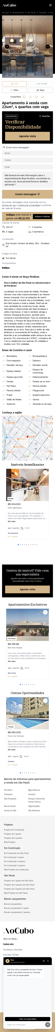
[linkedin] (36, 97)
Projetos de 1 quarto (12, 834)
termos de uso (9, 205)
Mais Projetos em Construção (16, 869)
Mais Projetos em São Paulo (16, 893)
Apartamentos (18, 12)
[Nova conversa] (44, 961)
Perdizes (43, 12)
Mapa (42, 90)
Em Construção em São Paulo (16, 853)
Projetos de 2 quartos (13, 838)
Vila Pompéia (10, 798)
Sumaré (31, 794)
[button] (18, 544)
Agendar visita (27, 136)
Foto (16, 84)
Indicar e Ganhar (42, 216)
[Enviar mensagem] (47, 1024)
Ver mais (11, 521)
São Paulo (31, 12)
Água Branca (34, 790)
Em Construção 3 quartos (14, 865)
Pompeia (8, 794)
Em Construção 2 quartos (14, 861)
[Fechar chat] (48, 961)
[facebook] (30, 97)
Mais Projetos (9, 842)
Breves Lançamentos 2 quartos (17, 912)
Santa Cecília (10, 810)
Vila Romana (34, 810)
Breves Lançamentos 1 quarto (16, 908)
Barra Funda (10, 806)
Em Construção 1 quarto (14, 857)
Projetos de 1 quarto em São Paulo (18, 881)
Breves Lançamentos (13, 904)
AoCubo (5, 12)
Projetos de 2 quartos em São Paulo (19, 885)
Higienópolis (34, 806)
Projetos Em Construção (14, 830)
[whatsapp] (24, 97)
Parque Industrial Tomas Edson (36, 800)
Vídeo (16, 90)
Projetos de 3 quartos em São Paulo (19, 889)
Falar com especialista (27, 1019)
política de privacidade (29, 205)
